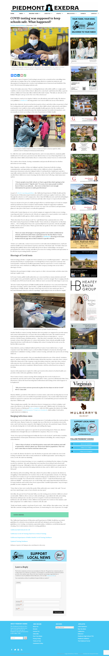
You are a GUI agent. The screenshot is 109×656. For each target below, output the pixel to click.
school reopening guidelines (25, 193)
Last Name (18, 604)
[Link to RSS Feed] (22, 649)
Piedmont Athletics (83, 638)
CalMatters (81, 631)
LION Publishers (82, 626)
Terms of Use (37, 641)
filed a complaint (34, 408)
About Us (35, 626)
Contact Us (36, 631)
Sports (58, 13)
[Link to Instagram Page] (19, 649)
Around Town (34, 13)
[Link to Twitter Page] (15, 649)
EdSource (80, 633)
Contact (94, 13)
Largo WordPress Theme (71, 653)
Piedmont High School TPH (86, 636)
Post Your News (37, 636)
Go (25, 638)
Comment (18, 582)
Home (12, 13)
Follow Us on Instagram (86, 451)
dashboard (24, 100)
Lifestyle (47, 13)
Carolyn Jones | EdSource (18, 25)
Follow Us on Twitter (86, 447)
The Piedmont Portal (84, 641)
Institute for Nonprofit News (90, 653)
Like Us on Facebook (86, 444)
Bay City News (82, 629)
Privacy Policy (37, 638)
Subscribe (36, 633)
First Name (19, 601)
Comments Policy (51, 575)
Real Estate (71, 13)
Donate (83, 13)
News (21, 13)
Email (17, 608)
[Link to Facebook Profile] (12, 649)
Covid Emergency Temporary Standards (34, 410)
